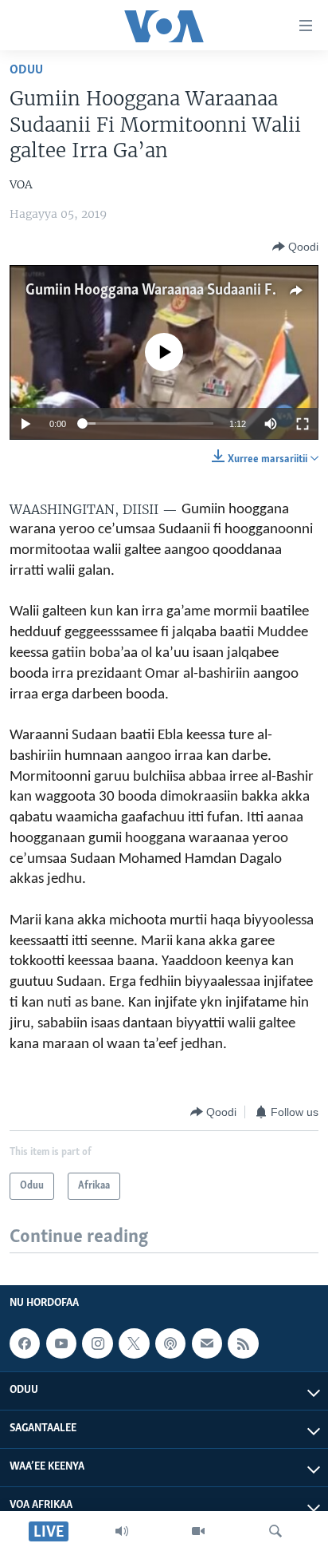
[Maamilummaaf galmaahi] (207, 1344)
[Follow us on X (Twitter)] (134, 1344)
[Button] (295, 246)
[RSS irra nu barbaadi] (243, 1344)
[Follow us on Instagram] (97, 1344)
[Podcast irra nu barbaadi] (170, 1344)
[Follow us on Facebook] (25, 1344)
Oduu (26, 70)
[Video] (198, 1531)
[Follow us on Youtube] (61, 1344)
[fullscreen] (302, 424)
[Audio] (122, 1531)
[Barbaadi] (275, 1531)
